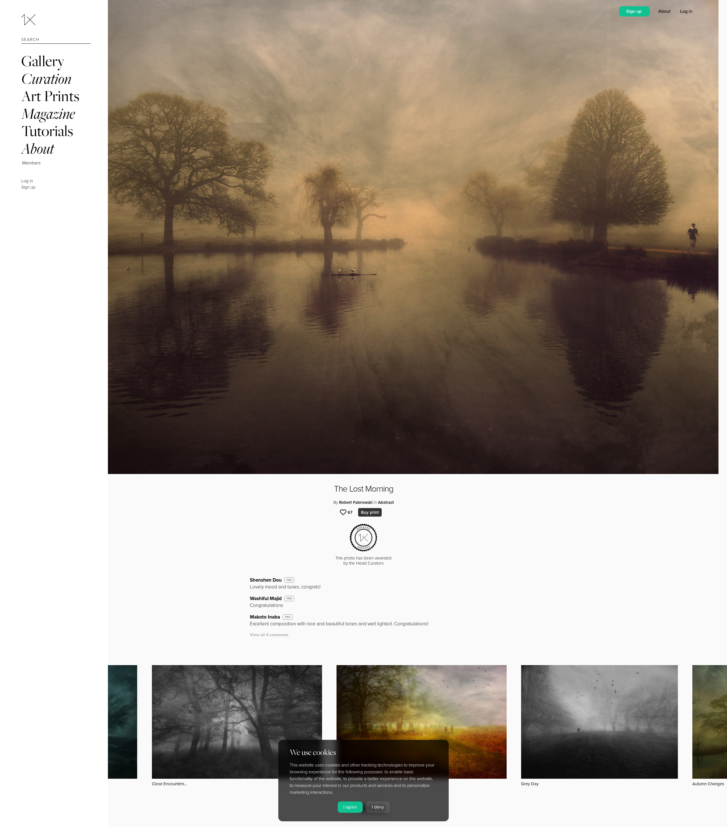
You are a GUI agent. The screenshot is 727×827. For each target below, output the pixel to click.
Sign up (28, 187)
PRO (289, 580)
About (37, 148)
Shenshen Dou (266, 580)
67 (350, 512)
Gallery (42, 61)
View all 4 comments (269, 634)
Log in (27, 180)
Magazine (48, 113)
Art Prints (50, 95)
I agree (350, 807)
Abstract (386, 502)
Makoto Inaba (265, 617)
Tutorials (47, 130)
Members (31, 163)
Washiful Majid (266, 599)
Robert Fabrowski (356, 502)
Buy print (370, 512)
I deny (378, 807)
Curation (46, 78)
